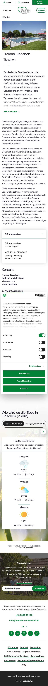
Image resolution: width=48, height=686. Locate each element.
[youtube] (17, 633)
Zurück (6, 17)
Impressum (9, 660)
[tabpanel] (24, 483)
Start (9, 546)
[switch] (42, 342)
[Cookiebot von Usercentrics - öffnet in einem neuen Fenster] (35, 295)
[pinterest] (30, 633)
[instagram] (24, 633)
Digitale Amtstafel (31, 651)
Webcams (13, 647)
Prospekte (35, 647)
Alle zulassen (24, 373)
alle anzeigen (10, 111)
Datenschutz (37, 656)
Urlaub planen (20, 546)
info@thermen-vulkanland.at (24, 620)
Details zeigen (35, 366)
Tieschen (9, 59)
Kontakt (24, 647)
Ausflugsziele (35, 546)
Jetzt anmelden (24, 582)
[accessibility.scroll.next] (43, 431)
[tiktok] (36, 633)
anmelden (39, 588)
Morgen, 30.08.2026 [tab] (35, 424)
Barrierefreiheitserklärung (30, 660)
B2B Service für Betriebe (16, 656)
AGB (24, 665)
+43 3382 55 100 (24, 615)
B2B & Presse (14, 651)
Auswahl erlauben (24, 381)
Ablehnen (24, 388)
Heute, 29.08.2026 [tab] (13, 424)
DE (23, 626)
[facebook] (11, 633)
